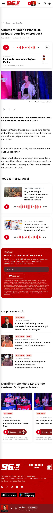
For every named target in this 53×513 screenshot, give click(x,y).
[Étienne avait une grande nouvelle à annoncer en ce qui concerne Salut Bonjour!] (7, 322)
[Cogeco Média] (36, 467)
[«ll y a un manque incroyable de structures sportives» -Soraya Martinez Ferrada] (13, 192)
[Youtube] (22, 487)
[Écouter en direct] (29, 3)
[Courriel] (14, 109)
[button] (11, 508)
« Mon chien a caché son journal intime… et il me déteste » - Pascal (32, 345)
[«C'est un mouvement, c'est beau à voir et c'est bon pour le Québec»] (13, 225)
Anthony (22, 507)
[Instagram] (7, 487)
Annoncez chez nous (17, 481)
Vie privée (22, 476)
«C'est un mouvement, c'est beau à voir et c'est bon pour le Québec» (36, 227)
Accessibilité (21, 478)
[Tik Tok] (12, 487)
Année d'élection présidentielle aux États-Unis (15, 423)
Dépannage (31, 476)
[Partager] (47, 47)
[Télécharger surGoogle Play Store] (27, 495)
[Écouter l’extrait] (6, 47)
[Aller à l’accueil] (13, 5)
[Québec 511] (49, 469)
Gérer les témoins (8, 478)
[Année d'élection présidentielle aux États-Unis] (16, 401)
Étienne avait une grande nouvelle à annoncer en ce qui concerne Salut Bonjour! (31, 326)
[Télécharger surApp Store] (9, 495)
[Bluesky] (17, 487)
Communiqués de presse (36, 478)
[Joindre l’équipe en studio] (38, 3)
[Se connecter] (49, 3)
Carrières (4, 481)
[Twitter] (9, 109)
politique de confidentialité (11, 292)
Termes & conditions (9, 476)
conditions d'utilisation (36, 292)
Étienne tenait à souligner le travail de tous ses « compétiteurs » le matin (30, 364)
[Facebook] (3, 109)
